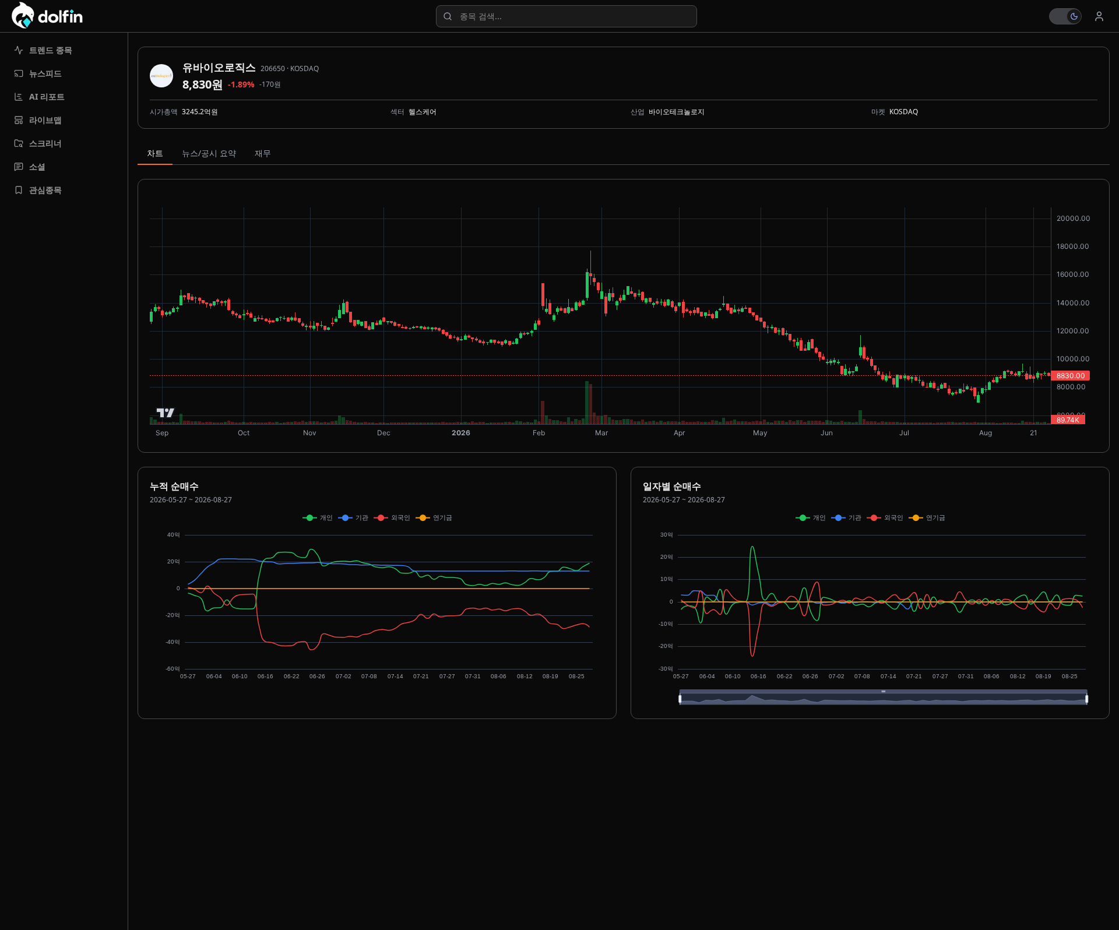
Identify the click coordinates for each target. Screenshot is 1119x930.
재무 (263, 152)
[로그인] (1099, 16)
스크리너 (45, 143)
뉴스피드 (45, 73)
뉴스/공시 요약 (209, 152)
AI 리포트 (47, 96)
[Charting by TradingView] (166, 412)
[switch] (1065, 16)
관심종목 (45, 189)
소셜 (37, 166)
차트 (155, 152)
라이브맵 (45, 119)
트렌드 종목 (50, 49)
